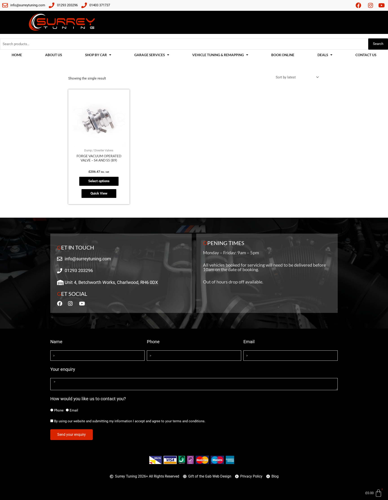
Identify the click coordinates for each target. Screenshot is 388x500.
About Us (53, 55)
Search (378, 44)
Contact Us (365, 55)
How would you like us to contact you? (88, 398)
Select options (99, 181)
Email (249, 341)
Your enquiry (62, 369)
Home (17, 55)
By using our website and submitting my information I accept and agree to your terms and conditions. (129, 421)
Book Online (282, 55)
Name (56, 341)
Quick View (98, 193)
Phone (153, 341)
